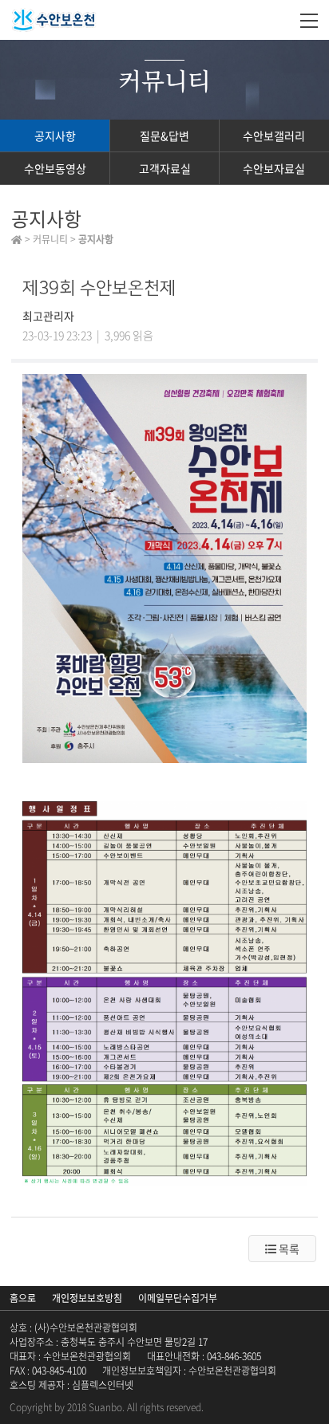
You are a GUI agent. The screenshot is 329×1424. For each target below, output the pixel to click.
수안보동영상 (55, 168)
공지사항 (55, 136)
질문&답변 (164, 136)
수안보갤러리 (274, 136)
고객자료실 (165, 168)
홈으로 (23, 1298)
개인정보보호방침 (87, 1298)
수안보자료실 (274, 168)
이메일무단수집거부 (177, 1298)
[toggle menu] (309, 20)
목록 (287, 1249)
